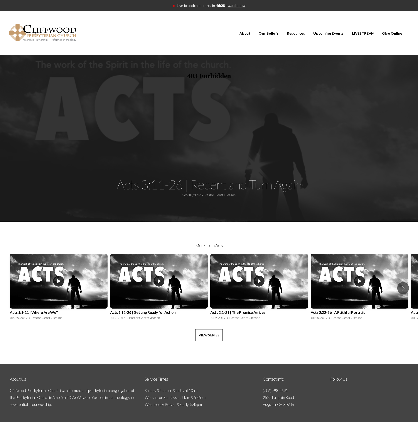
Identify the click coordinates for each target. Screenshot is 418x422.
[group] (59, 288)
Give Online (392, 33)
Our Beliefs (269, 33)
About (245, 33)
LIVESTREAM (363, 33)
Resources (296, 33)
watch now (236, 5)
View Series (209, 335)
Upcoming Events (328, 33)
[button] (403, 288)
